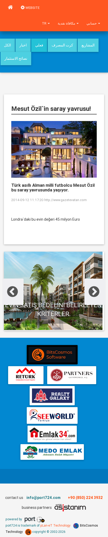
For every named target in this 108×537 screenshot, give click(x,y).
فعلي (39, 45)
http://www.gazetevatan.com (65, 200)
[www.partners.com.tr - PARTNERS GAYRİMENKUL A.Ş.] (71, 375)
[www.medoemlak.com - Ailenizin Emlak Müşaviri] (52, 452)
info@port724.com (43, 497)
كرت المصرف (62, 45)
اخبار (23, 45)
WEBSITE (32, 7)
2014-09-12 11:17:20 (27, 200)
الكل (7, 45)
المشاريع (88, 45)
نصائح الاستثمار (15, 58)
